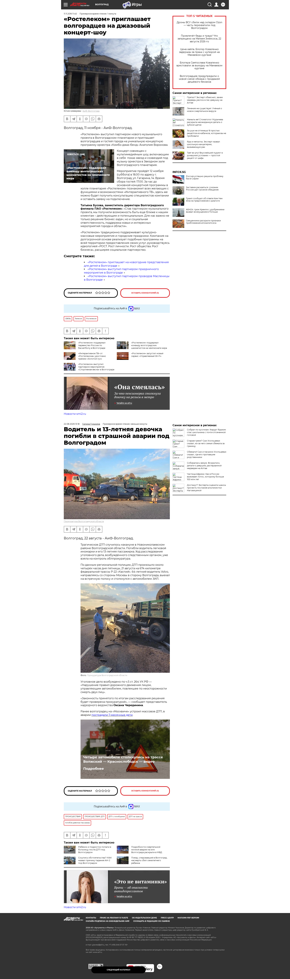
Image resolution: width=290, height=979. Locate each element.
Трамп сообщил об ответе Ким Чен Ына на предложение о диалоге (204, 199)
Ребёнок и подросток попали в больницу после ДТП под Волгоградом (94, 850)
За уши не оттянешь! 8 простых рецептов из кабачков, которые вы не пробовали (206, 133)
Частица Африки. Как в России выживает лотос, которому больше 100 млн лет (205, 477)
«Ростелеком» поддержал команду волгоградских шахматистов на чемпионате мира (149, 345)
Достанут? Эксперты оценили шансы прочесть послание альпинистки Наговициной (206, 488)
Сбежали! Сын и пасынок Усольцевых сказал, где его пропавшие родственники (206, 454)
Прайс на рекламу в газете (114, 918)
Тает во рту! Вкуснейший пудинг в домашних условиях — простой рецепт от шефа (205, 155)
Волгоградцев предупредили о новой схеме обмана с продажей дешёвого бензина (199, 79)
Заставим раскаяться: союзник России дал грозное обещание (202, 188)
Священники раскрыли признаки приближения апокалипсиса (203, 221)
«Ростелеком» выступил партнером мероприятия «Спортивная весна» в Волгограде (96, 367)
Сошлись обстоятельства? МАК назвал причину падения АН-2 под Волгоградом (95, 860)
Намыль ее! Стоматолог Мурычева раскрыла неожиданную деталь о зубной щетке (205, 122)
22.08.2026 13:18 (72, 424)
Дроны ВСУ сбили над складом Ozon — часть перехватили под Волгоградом (199, 25)
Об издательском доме (144, 918)
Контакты (91, 918)
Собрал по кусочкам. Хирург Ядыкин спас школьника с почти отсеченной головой (206, 432)
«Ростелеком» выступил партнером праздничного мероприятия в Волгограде (121, 271)
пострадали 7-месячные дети (112, 715)
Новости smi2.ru (75, 413)
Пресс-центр (167, 918)
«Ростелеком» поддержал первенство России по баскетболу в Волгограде (92, 345)
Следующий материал (118, 970)
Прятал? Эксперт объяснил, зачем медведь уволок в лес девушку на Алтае (205, 100)
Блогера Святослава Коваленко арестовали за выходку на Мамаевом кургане (199, 65)
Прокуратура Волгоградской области (84, 521)
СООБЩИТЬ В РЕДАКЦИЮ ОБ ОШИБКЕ (151, 921)
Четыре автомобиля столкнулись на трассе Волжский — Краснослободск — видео (123, 759)
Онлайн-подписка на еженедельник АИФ (107, 921)
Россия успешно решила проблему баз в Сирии (204, 177)
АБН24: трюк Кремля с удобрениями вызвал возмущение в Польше (205, 210)
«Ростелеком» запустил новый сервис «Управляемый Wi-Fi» (147, 354)
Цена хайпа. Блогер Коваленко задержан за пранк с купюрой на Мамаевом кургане (199, 52)
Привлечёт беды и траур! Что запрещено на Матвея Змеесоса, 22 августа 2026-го (199, 38)
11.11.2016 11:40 (70, 13)
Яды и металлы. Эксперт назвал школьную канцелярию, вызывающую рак (203, 144)
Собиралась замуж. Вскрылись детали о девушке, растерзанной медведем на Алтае (204, 466)
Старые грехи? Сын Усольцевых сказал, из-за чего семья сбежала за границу (206, 443)
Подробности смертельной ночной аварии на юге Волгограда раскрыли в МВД (146, 850)
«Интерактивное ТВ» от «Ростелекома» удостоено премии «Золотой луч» (92, 356)
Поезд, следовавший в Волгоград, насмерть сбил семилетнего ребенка (149, 860)
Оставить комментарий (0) (145, 293)
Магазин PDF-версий (188, 918)
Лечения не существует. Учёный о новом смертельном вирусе (204, 109)
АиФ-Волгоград (91, 111)
